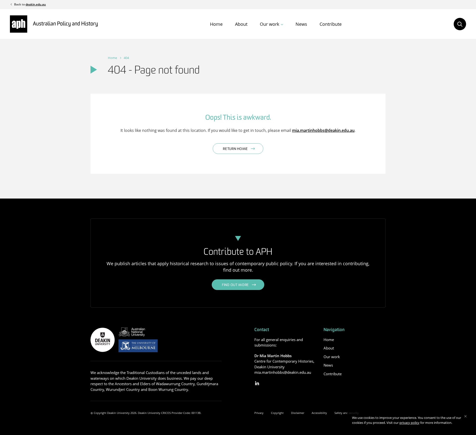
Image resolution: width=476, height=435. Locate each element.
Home (216, 24)
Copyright (277, 413)
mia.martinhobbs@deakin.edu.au (323, 130)
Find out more (235, 285)
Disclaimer (297, 413)
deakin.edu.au (36, 4)
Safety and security (346, 413)
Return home (235, 149)
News (301, 24)
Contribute (331, 24)
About (241, 24)
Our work (269, 24)
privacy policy (409, 422)
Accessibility (319, 413)
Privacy (259, 413)
